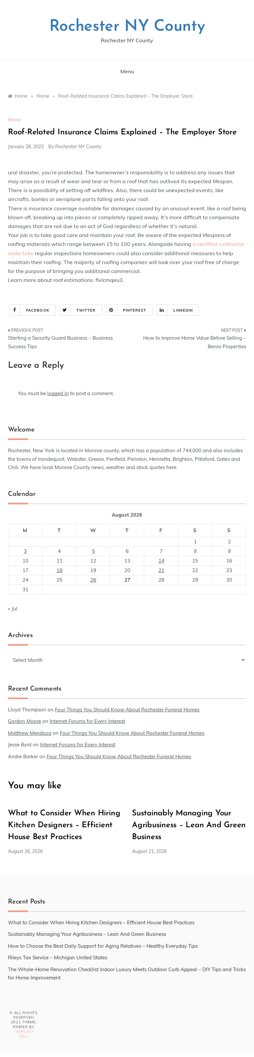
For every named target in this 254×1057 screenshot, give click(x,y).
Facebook (37, 310)
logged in (58, 393)
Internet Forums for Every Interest (87, 721)
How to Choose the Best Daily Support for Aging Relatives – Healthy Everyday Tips (103, 946)
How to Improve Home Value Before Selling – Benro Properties (194, 342)
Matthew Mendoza (29, 733)
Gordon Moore (24, 721)
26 (93, 580)
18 (60, 570)
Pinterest (135, 310)
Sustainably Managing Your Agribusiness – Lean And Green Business (189, 825)
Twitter (86, 310)
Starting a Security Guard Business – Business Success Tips (60, 342)
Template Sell (24, 1034)
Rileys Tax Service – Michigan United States (57, 957)
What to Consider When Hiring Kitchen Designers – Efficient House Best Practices (64, 825)
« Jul (13, 608)
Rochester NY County (127, 27)
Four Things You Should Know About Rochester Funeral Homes (127, 709)
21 (161, 570)
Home (14, 120)
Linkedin (183, 310)
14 (161, 561)
